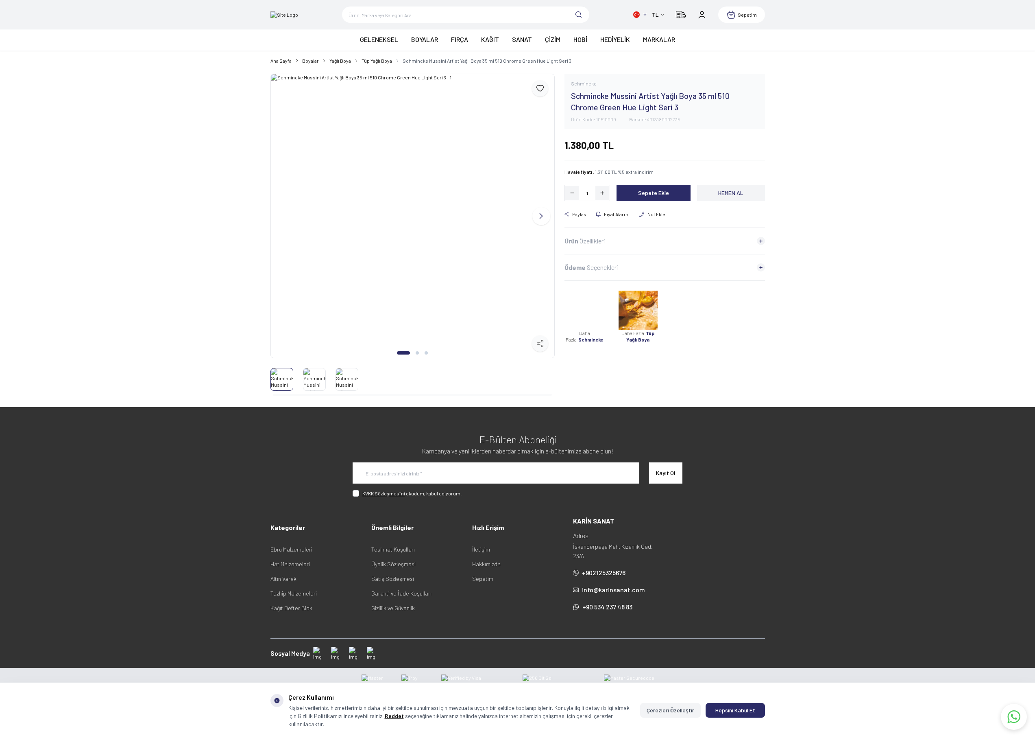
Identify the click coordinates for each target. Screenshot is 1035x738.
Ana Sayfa (281, 61)
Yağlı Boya (340, 61)
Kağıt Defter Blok (291, 607)
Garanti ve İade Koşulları (401, 593)
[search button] (578, 15)
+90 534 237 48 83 (607, 607)
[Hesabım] (702, 15)
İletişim (481, 549)
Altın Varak (283, 578)
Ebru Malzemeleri (291, 549)
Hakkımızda (486, 564)
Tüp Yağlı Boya (377, 61)
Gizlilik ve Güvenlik (393, 607)
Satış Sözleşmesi (392, 578)
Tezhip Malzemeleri (293, 593)
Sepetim (482, 578)
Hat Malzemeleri (290, 564)
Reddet (394, 715)
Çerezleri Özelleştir (670, 710)
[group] (412, 216)
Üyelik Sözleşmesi (393, 564)
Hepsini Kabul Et (735, 710)
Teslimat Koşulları (393, 549)
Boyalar (310, 61)
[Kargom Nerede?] (681, 15)
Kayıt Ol (665, 472)
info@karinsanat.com (613, 589)
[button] (403, 353)
